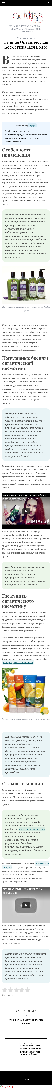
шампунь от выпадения (32, 829)
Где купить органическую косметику (21, 138)
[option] (26, 1021)
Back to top (25, 1080)
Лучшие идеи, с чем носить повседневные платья (31, 1047)
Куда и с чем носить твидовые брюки (26, 1021)
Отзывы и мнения (12, 141)
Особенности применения (16, 131)
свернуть (32, 125)
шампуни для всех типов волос (18, 662)
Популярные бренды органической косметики (25, 134)
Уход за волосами (26, 38)
